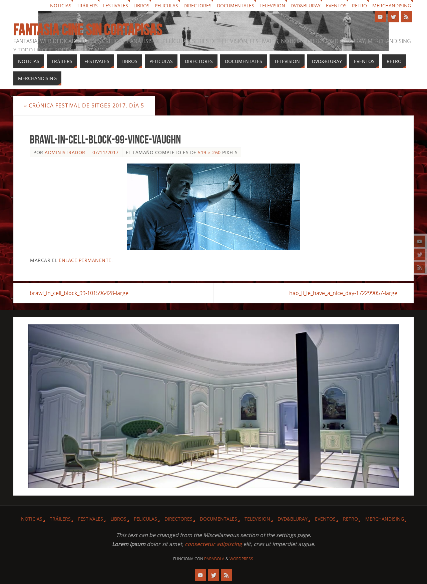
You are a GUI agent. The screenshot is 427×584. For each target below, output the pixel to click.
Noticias (60, 5)
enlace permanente (85, 260)
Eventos (336, 5)
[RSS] (419, 267)
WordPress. (242, 559)
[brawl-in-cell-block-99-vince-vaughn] (213, 207)
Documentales (235, 5)
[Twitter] (419, 254)
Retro (359, 5)
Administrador (65, 152)
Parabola (214, 559)
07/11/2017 (105, 152)
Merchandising (391, 5)
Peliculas (166, 5)
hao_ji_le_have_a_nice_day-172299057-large (343, 293)
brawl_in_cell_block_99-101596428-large (79, 293)
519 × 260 (209, 152)
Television (272, 5)
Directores (197, 5)
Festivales (115, 5)
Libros (141, 5)
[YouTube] (419, 241)
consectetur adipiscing (213, 544)
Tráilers (87, 5)
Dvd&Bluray (306, 5)
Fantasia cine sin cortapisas (87, 29)
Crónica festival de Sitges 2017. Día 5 (84, 105)
